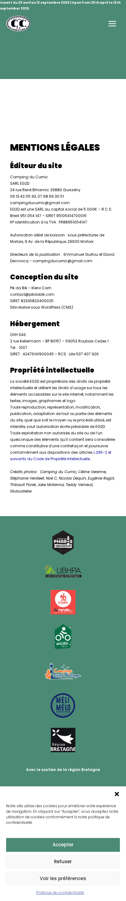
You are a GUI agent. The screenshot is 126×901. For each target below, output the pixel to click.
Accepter (63, 844)
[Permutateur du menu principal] (112, 23)
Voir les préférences (63, 878)
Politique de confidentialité (60, 892)
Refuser (63, 861)
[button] (117, 794)
